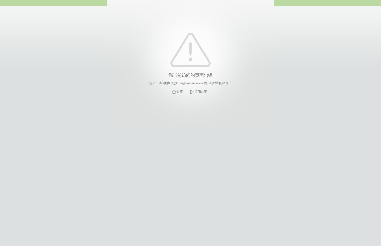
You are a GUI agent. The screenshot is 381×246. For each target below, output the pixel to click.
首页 (180, 91)
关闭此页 (201, 91)
